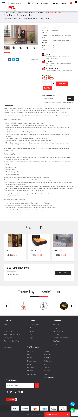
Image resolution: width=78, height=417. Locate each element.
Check (70, 98)
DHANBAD (30, 371)
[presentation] (5, 52)
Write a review (63, 273)
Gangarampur (32, 374)
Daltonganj (31, 367)
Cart (30, 334)
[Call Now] (72, 404)
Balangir (30, 354)
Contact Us (8, 331)
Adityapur (30, 351)
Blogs (6, 328)
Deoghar (47, 367)
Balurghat (47, 354)
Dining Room (57, 334)
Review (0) (34, 59)
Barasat (29, 358)
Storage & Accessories (26, 12)
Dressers (39, 12)
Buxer (46, 364)
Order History (33, 325)
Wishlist (32, 331)
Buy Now (47, 88)
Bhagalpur (47, 358)
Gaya (45, 374)
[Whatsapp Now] (72, 410)
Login (31, 338)
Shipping (7, 344)
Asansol (46, 351)
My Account (33, 328)
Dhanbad (47, 371)
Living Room (57, 328)
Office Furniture (58, 331)
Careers (63, 3)
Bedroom (13, 12)
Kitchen (55, 344)
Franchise (7, 348)
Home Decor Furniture (60, 338)
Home (6, 12)
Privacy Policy (8, 338)
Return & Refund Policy (12, 334)
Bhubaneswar (32, 361)
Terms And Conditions (11, 341)
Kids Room (56, 341)
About (6, 325)
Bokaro (29, 364)
